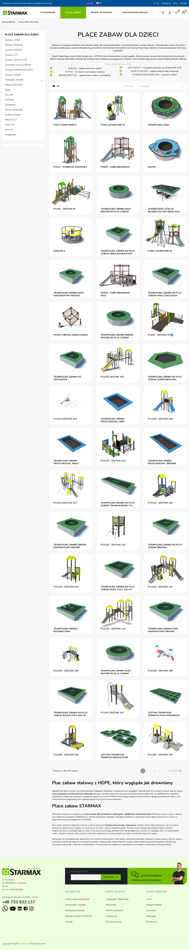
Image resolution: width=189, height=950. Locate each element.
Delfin (152, 167)
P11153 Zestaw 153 (112, 376)
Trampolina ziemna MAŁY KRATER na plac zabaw (116, 210)
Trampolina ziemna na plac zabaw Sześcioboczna (165, 378)
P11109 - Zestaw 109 (66, 670)
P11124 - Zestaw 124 (113, 460)
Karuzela (59, 251)
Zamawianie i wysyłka (75, 904)
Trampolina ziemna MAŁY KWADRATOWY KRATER (69, 294)
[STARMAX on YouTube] (13, 908)
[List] (58, 86)
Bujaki (7, 90)
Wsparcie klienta (154, 904)
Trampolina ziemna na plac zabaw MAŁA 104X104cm (165, 294)
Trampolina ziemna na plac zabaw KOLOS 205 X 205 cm (71, 714)
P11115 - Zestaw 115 (113, 544)
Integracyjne (10, 135)
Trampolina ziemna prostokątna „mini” (113, 420)
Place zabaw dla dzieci (22, 34)
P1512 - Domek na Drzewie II (70, 167)
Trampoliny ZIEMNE (14, 80)
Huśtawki (9, 100)
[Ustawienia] (170, 12)
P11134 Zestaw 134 (65, 418)
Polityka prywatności (75, 910)
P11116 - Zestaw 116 (160, 502)
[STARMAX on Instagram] (31, 908)
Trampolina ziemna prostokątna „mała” (66, 462)
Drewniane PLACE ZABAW (18, 65)
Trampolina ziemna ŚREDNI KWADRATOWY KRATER (70, 546)
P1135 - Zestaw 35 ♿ (160, 334)
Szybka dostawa (12, 115)
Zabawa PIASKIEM (14, 85)
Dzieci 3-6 (9, 125)
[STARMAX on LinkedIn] (19, 908)
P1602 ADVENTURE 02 (160, 251)
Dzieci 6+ (9, 130)
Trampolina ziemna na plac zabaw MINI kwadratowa (118, 252)
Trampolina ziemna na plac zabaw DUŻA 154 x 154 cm (118, 588)
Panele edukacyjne (14, 110)
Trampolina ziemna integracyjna (65, 630)
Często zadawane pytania (77, 899)
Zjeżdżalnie (10, 105)
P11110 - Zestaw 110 (113, 628)
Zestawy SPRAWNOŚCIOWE (19, 70)
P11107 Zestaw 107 (112, 712)
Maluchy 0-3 (10, 120)
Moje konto (111, 904)
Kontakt (183, 3)
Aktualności (151, 921)
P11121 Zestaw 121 (65, 502)
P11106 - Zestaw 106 (66, 754)
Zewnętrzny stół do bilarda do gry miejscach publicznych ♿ (164, 210)
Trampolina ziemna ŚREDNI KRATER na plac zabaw (117, 336)
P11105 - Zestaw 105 (160, 754)
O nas (156, 3)
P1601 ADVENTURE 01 (113, 125)
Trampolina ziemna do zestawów (67, 378)
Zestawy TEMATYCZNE (16, 60)
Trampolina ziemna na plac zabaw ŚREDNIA (165, 546)
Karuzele (9, 95)
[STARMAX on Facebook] (26, 908)
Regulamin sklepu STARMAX (78, 916)
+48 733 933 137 (18, 902)
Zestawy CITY (11, 55)
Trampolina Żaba (158, 125)
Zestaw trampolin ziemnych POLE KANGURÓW (164, 714)
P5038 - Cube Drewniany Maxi (115, 294)
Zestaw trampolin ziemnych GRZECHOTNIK (114, 756)
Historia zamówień (114, 910)
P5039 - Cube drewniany (115, 167)
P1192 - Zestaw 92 (65, 208)
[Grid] (54, 86)
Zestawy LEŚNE (12, 40)
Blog (175, 3)
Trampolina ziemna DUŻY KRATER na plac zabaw (116, 672)
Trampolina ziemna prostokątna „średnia (162, 462)
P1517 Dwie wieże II (65, 125)
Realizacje (166, 3)
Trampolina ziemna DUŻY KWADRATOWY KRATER (163, 630)
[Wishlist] (176, 12)
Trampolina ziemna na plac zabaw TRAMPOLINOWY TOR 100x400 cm (118, 504)
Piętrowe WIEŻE (13, 75)
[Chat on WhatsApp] (5, 908)
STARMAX (22, 943)
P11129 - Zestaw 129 (160, 418)
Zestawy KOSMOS (13, 50)
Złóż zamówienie (114, 921)
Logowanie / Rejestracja (117, 899)
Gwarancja (151, 910)
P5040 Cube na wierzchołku (71, 334)
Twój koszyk (111, 916)
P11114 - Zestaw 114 (66, 586)
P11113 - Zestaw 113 (160, 586)
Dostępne (161, 86)
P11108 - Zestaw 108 (160, 670)
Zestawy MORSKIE (14, 45)
